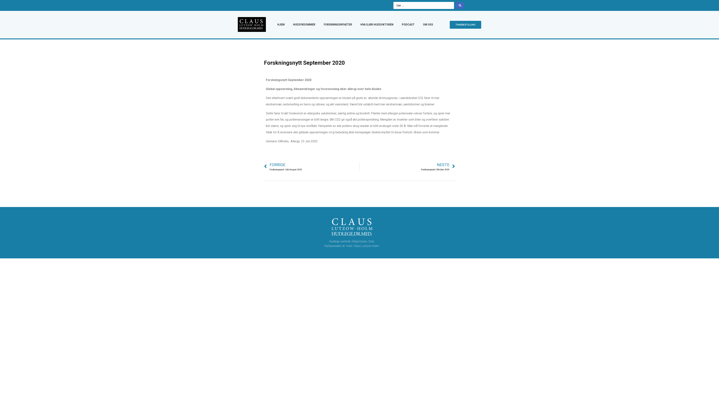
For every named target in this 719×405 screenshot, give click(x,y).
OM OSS (428, 24)
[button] (465, 25)
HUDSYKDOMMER (304, 24)
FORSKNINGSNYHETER (338, 24)
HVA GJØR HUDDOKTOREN (376, 24)
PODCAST (408, 24)
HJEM (281, 24)
